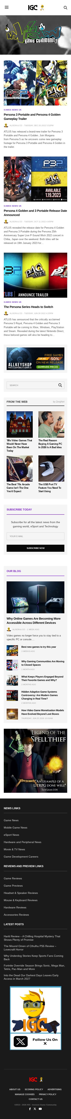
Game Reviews (13, 878)
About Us (14, 1089)
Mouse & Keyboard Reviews (20, 900)
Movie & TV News (14, 849)
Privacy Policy (47, 1094)
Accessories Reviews (16, 914)
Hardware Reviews (15, 907)
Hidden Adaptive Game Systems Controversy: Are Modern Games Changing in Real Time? (39, 695)
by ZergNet (58, 401)
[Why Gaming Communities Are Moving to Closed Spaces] (12, 665)
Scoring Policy (34, 1089)
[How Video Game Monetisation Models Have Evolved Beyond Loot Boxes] (12, 714)
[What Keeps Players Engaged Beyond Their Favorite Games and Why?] (12, 680)
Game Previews (13, 885)
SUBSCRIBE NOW (35, 548)
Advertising (55, 1089)
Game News (11, 820)
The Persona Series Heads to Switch (28, 307)
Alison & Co (16, 125)
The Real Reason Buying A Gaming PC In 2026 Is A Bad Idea (50, 444)
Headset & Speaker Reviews (21, 892)
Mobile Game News (15, 827)
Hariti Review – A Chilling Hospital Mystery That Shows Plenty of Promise (32, 938)
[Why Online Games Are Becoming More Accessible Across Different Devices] (35, 597)
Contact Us (35, 1099)
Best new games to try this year (38, 646)
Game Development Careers (21, 856)
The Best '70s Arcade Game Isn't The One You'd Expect (18, 488)
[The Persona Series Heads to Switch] (35, 275)
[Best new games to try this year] (12, 650)
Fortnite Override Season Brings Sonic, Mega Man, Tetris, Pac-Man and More (34, 967)
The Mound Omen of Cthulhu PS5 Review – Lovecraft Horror (30, 948)
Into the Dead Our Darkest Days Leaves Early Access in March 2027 (31, 977)
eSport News (11, 834)
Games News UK (13, 110)
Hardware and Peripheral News (22, 842)
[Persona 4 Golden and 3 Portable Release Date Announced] (35, 179)
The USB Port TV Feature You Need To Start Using (49, 488)
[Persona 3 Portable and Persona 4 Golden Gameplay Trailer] (35, 82)
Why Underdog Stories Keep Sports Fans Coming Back (33, 957)
